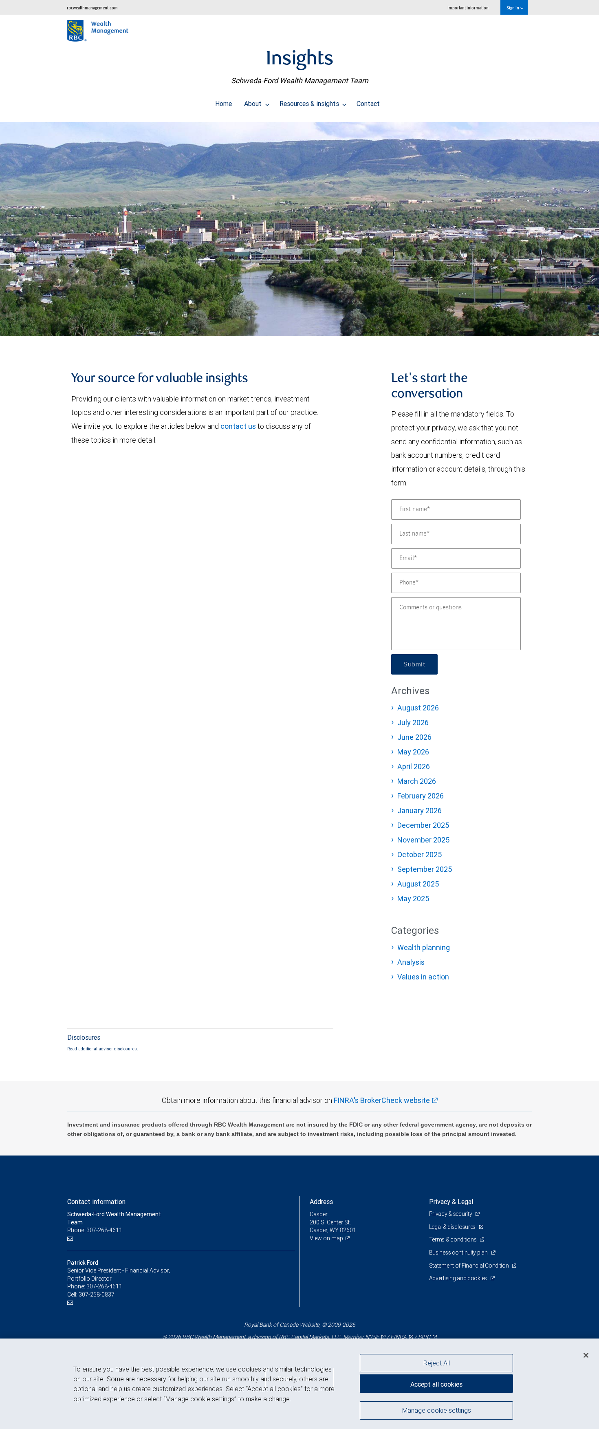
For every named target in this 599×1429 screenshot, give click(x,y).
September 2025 (424, 869)
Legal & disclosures (453, 1227)
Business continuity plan (459, 1252)
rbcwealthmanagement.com (92, 7)
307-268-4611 (104, 1286)
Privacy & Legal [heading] (451, 1201)
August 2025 (418, 884)
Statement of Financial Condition (469, 1265)
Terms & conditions (453, 1239)
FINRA (398, 1337)
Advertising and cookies (458, 1278)
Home (223, 103)
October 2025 (419, 854)
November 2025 (423, 840)
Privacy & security (451, 1213)
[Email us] (71, 1238)
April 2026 (413, 766)
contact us (238, 426)
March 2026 (416, 781)
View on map (326, 1238)
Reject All (436, 1363)
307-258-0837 (97, 1294)
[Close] (586, 1355)
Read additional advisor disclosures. (102, 1049)
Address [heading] (321, 1201)
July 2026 (413, 722)
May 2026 (413, 751)
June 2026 (414, 737)
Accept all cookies (436, 1384)
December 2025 (423, 825)
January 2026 (419, 810)
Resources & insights (310, 103)
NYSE (372, 1337)
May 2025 (413, 898)
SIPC (424, 1337)
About (253, 103)
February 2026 (420, 796)
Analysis (411, 962)
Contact (368, 103)
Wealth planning (423, 947)
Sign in (513, 7)
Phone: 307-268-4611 (94, 1230)
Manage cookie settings (436, 1410)
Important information (468, 7)
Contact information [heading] (96, 1201)
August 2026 (418, 707)
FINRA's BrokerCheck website (382, 1100)
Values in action (423, 976)
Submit (414, 664)
